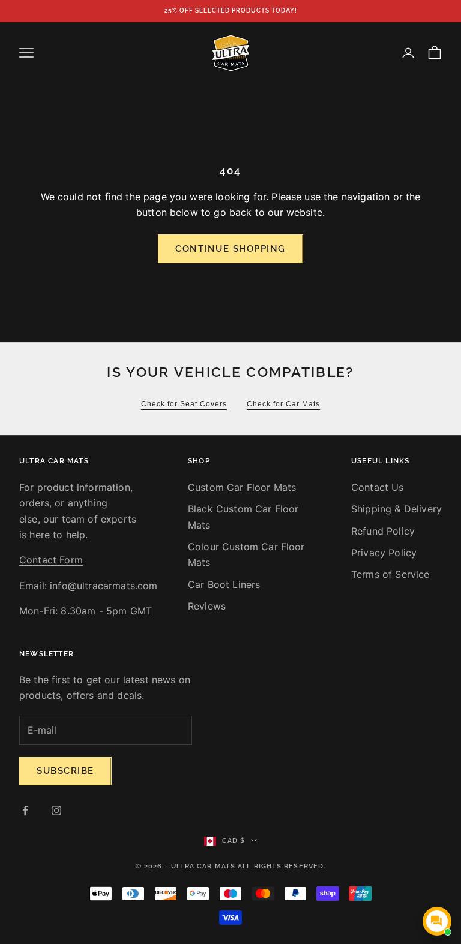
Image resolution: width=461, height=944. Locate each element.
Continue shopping (230, 248)
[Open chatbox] (437, 921)
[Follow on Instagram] (56, 810)
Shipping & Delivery (396, 509)
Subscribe (65, 770)
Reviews (207, 606)
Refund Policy (383, 531)
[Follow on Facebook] (25, 810)
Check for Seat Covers (184, 404)
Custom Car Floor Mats (242, 487)
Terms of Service (390, 574)
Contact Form (51, 560)
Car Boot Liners (224, 584)
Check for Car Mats (283, 404)
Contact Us (377, 487)
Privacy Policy (384, 553)
